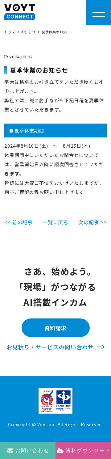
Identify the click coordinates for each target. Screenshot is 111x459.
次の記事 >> (92, 222)
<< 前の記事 (18, 222)
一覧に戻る (55, 222)
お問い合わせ (32, 450)
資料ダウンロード (88, 450)
